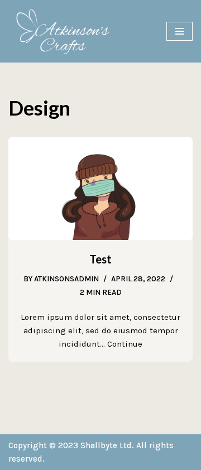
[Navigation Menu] (179, 31)
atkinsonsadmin (66, 279)
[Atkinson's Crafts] (67, 31)
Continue (124, 344)
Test (100, 259)
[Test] (100, 188)
